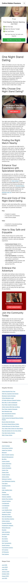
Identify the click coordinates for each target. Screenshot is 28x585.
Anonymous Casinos (7, 448)
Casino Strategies (6, 468)
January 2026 (5, 571)
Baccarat (4, 452)
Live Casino (5, 507)
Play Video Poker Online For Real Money (12, 428)
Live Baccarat (5, 503)
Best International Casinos (9, 413)
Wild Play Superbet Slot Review (10, 393)
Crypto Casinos (6, 474)
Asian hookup (15, 180)
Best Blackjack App (7, 411)
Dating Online (5, 477)
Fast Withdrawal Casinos (8, 481)
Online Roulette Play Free (8, 391)
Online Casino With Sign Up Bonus (11, 407)
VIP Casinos (5, 549)
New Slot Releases (7, 516)
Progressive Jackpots (7, 525)
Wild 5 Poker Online (7, 435)
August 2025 (5, 576)
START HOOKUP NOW (14, 307)
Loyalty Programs (6, 512)
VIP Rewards (5, 552)
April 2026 (4, 569)
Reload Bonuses (6, 527)
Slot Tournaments (6, 543)
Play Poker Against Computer (9, 404)
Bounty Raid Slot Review (8, 422)
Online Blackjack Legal (8, 398)
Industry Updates (6, 496)
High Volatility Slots (7, 490)
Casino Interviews (6, 463)
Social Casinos (6, 545)
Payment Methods (7, 523)
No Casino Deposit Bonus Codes (10, 424)
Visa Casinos (5, 554)
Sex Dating (5, 538)
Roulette (4, 530)
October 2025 (5, 574)
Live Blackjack (5, 505)
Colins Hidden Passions (11, 3)
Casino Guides (6, 461)
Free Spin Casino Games (8, 433)
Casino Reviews (6, 465)
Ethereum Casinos (6, 479)
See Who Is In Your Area (14, 40)
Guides (4, 488)
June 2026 (5, 567)
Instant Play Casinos (7, 499)
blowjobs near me (6, 192)
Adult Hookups (6, 446)
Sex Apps (4, 536)
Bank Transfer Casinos (8, 454)
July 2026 (4, 565)
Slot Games (5, 541)
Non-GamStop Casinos (8, 519)
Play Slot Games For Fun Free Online (11, 430)
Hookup (4, 492)
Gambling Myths (6, 485)
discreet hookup (20, 185)
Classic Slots (5, 472)
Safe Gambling (6, 532)
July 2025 (4, 578)
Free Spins (4, 483)
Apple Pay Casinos (7, 450)
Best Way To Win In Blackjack (9, 402)
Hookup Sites (5, 494)
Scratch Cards (5, 534)
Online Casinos (6, 521)
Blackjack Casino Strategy (8, 396)
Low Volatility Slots (7, 510)
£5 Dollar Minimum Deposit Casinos (11, 400)
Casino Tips (5, 470)
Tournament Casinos (7, 547)
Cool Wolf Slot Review (7, 415)
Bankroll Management (7, 457)
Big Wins (4, 459)
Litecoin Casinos (6, 501)
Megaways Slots (6, 514)
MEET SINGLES (14, 111)
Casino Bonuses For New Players (10, 426)
